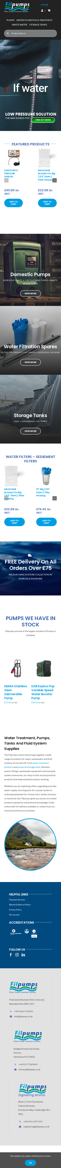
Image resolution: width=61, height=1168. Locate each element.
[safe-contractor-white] (27, 930)
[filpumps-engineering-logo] (32, 1085)
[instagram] (17, 954)
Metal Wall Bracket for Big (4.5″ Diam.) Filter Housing (46, 175)
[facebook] (10, 954)
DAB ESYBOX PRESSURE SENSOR (11, 173)
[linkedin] (23, 954)
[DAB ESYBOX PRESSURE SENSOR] (13, 150)
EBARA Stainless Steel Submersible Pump (15, 692)
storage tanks (33, 767)
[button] (6, 180)
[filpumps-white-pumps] (17, 3)
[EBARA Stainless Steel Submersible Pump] (17, 658)
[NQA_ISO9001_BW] (34, 930)
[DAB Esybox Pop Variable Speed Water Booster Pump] (44, 658)
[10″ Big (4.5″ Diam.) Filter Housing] (46, 467)
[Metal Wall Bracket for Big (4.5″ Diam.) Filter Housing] (47, 150)
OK (30, 1162)
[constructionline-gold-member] (15, 930)
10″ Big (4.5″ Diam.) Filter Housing (43, 492)
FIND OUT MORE (43, 120)
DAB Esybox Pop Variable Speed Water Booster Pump (43, 692)
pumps (21, 767)
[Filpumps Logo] (23, 983)
